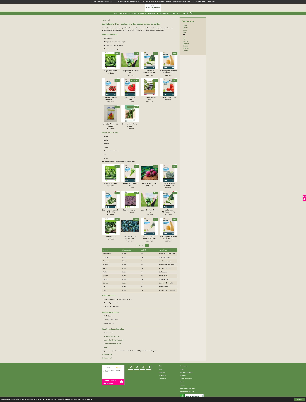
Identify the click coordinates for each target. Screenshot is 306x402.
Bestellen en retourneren (186, 372)
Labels (106, 347)
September (186, 44)
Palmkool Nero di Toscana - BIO (130, 238)
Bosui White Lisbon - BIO (130, 184)
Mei (108, 20)
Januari (185, 25)
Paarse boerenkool (130, 210)
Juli (184, 39)
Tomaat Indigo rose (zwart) (149, 98)
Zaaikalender (188, 21)
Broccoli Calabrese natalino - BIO (168, 184)
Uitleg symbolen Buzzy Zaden (187, 388)
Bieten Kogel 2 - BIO (149, 183)
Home (104, 20)
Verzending (183, 375)
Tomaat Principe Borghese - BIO (111, 98)
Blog (160, 366)
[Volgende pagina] (147, 245)
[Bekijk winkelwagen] (191, 13)
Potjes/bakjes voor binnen (111, 336)
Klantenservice (183, 366)
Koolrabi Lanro (111, 237)
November (186, 48)
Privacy (182, 382)
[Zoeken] (187, 13)
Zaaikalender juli (107, 358)
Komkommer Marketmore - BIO (149, 72)
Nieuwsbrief (162, 372)
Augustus (185, 41)
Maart (185, 30)
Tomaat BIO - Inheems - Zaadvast (110, 125)
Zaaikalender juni (107, 354)
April (184, 32)
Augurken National (111, 71)
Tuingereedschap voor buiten (112, 344)
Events (160, 369)
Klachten (182, 385)
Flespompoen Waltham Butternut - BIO (168, 72)
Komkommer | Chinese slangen (130, 125)
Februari (185, 28)
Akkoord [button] (299, 399)
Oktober (185, 46)
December (186, 51)
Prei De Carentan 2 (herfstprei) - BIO (149, 238)
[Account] (184, 13)
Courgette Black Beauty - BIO (130, 72)
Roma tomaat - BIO (169, 97)
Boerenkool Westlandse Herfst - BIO (110, 211)
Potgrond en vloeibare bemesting (113, 340)
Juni (184, 37)
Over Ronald (162, 378)
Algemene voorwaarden (186, 378)
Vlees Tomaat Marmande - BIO (130, 98)
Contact (182, 369)
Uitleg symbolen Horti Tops (187, 391)
